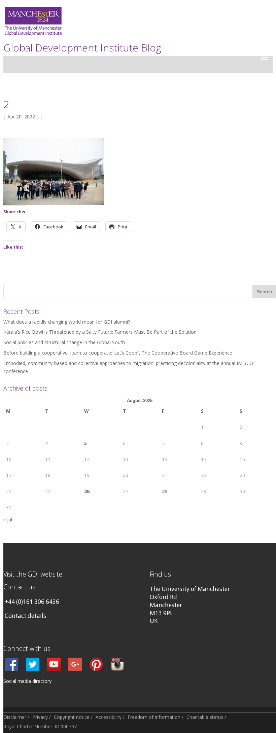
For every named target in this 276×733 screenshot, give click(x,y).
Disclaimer (14, 717)
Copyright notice (72, 717)
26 (87, 491)
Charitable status (204, 717)
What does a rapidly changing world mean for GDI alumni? (66, 322)
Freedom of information (154, 717)
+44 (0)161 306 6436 (32, 602)
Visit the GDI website (32, 574)
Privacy (40, 717)
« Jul (7, 519)
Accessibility (109, 717)
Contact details (25, 616)
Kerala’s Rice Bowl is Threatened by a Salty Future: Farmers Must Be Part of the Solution (100, 332)
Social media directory (27, 681)
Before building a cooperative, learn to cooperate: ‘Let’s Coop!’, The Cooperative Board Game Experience (117, 353)
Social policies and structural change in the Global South (64, 342)
